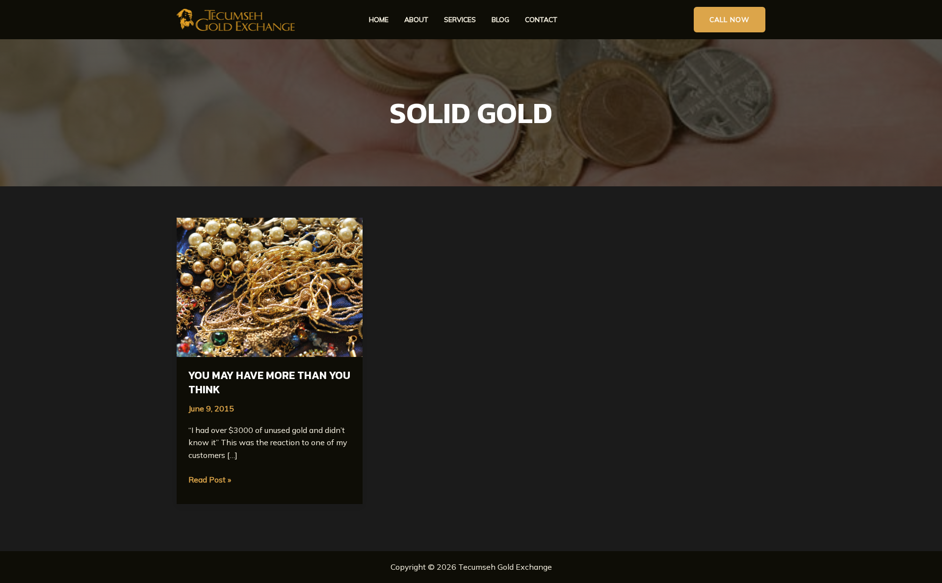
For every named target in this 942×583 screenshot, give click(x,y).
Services (460, 20)
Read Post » (209, 479)
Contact (541, 20)
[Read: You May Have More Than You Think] (270, 286)
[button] (729, 20)
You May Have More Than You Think (269, 382)
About (416, 20)
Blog (500, 20)
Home (379, 20)
